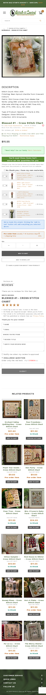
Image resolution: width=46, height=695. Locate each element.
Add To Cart (12, 438)
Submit (23, 371)
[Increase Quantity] (37, 245)
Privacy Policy (38, 316)
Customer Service (13, 675)
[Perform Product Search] (40, 21)
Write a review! (21, 130)
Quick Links (9, 679)
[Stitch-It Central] (23, 13)
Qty (3, 241)
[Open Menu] (4, 12)
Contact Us (9, 683)
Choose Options (34, 438)
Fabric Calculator (35, 150)
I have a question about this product (23, 265)
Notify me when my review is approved (21, 354)
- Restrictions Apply (26, 136)
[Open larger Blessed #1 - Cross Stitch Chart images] (23, 58)
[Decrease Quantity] (9, 245)
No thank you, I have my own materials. (25, 170)
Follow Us (9, 687)
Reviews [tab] (7, 281)
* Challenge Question (13, 358)
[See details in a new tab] (12, 176)
